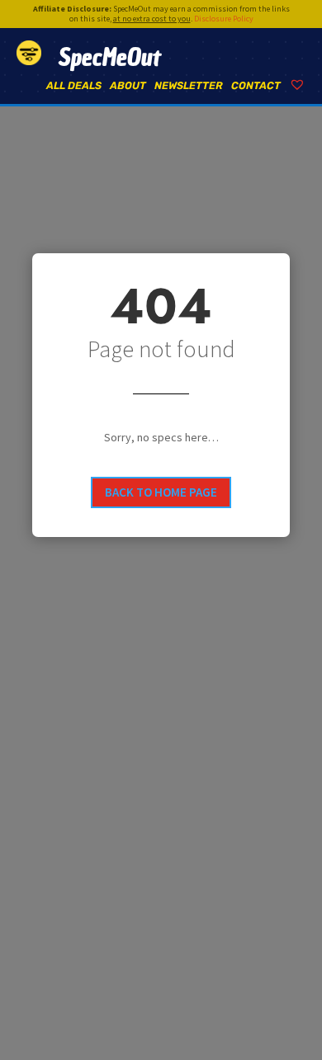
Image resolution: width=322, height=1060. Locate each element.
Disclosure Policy (223, 18)
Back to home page (161, 492)
